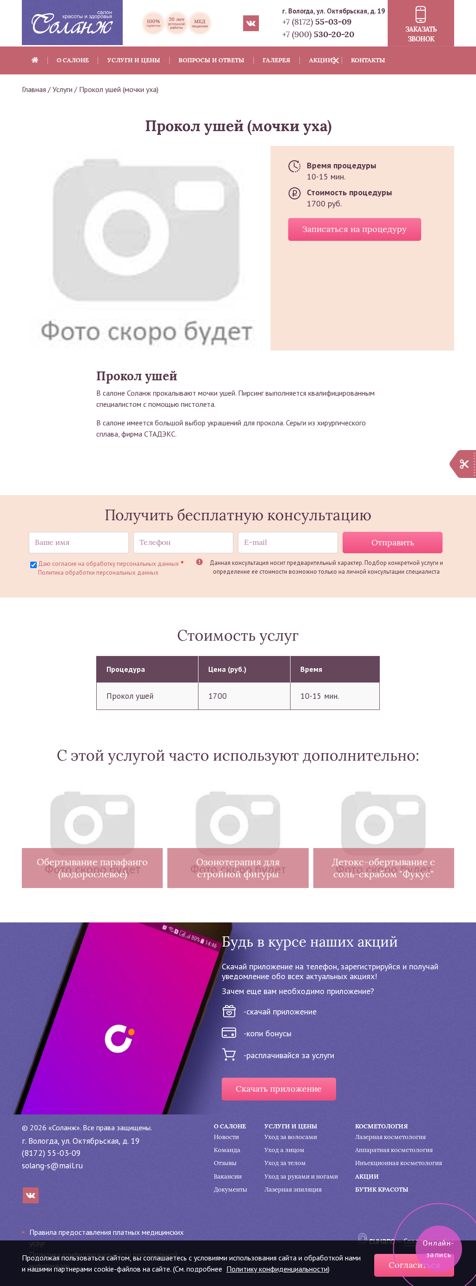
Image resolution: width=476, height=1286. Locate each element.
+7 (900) (318, 34)
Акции (321, 60)
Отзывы (225, 1163)
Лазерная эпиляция (293, 1189)
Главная (34, 89)
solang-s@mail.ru (52, 1165)
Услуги (63, 89)
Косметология (381, 1126)
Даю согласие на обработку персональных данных (108, 564)
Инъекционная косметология (398, 1163)
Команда (227, 1150)
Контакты (368, 60)
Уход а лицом (284, 1150)
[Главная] (72, 22)
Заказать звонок (421, 34)
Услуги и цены (133, 60)
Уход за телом (285, 1163)
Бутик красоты (382, 1189)
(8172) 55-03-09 (51, 1152)
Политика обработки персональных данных (98, 573)
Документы (230, 1189)
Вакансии (228, 1176)
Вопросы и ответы (211, 60)
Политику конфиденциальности (277, 1268)
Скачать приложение (279, 1089)
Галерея (277, 60)
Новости (226, 1137)
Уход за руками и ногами (301, 1176)
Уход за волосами (290, 1137)
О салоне (73, 60)
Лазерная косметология (390, 1137)
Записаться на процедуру (354, 229)
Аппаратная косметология (394, 1150)
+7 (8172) (316, 21)
